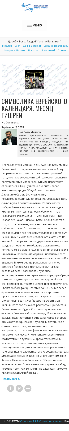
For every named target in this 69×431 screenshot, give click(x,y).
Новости (33, 50)
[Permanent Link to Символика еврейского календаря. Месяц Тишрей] (34, 94)
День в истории (32, 45)
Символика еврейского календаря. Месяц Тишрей (34, 108)
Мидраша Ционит (14, 50)
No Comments (10, 122)
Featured (7, 45)
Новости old (48, 50)
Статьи (62, 50)
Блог (17, 45)
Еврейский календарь (56, 45)
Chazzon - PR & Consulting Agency (41, 421)
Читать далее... (10, 379)
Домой (12, 41)
